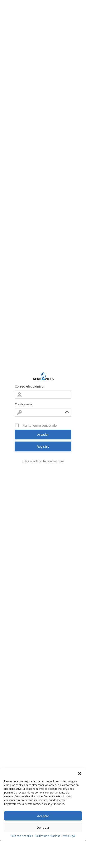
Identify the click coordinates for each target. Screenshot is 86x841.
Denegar (43, 827)
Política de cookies (22, 836)
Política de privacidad (48, 836)
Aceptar (43, 816)
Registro (43, 446)
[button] (80, 773)
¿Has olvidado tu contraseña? (43, 461)
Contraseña (24, 404)
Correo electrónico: (29, 386)
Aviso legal (69, 836)
